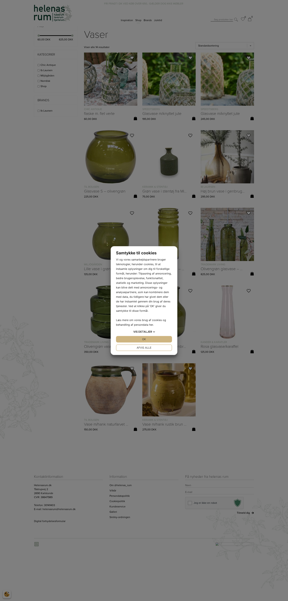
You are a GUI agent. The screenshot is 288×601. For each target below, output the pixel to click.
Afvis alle (144, 347)
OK (144, 339)
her (151, 324)
